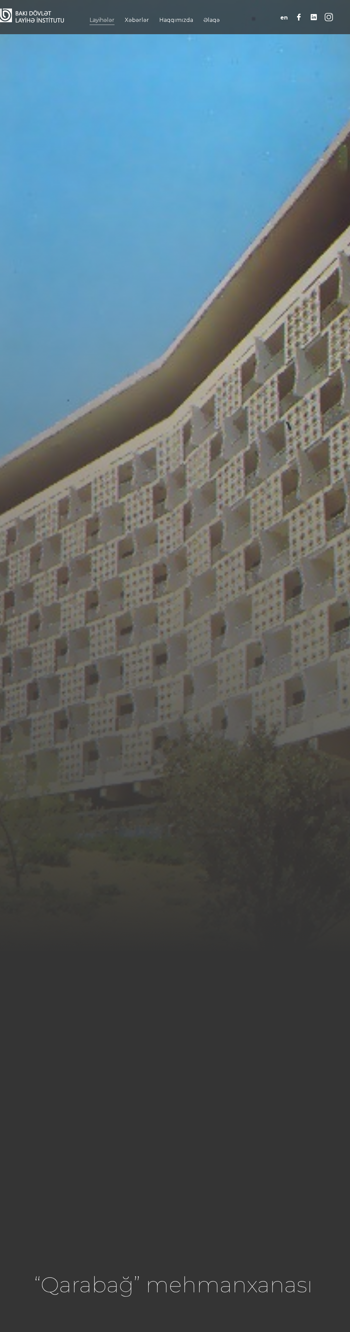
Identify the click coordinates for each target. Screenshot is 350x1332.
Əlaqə (211, 20)
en (284, 17)
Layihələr (102, 20)
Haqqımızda (176, 20)
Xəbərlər (137, 20)
